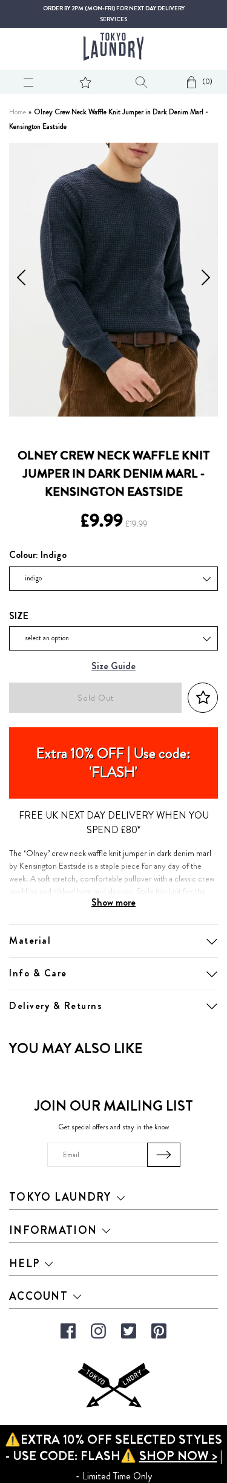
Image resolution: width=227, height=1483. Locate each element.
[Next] (206, 280)
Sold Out (95, 698)
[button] (202, 698)
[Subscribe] (163, 1155)
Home (17, 112)
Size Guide (113, 666)
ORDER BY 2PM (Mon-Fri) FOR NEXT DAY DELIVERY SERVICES (114, 14)
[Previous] (21, 280)
